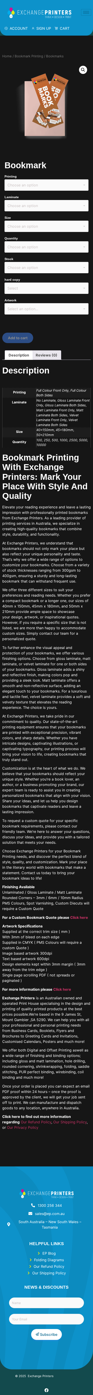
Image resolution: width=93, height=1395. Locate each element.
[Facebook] (46, 1390)
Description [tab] (19, 355)
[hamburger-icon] (86, 12)
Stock (9, 259)
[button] (83, 70)
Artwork (10, 300)
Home (7, 56)
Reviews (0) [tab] (46, 355)
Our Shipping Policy (70, 1122)
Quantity (11, 238)
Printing (11, 176)
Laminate (12, 197)
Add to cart (18, 338)
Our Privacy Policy (22, 1127)
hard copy (12, 279)
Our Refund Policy (36, 1122)
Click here (79, 917)
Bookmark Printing (29, 56)
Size (8, 217)
